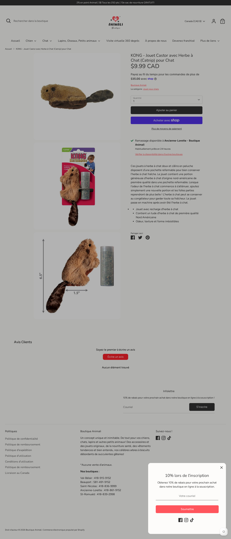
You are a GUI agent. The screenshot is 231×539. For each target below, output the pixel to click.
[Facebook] (180, 520)
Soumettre (187, 509)
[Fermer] (221, 467)
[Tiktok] (192, 520)
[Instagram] (186, 520)
